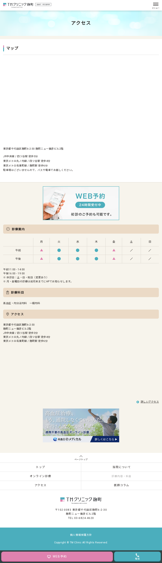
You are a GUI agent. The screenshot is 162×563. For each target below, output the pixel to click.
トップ (40, 467)
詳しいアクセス (150, 401)
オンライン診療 (40, 476)
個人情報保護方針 (81, 534)
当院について (121, 467)
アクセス (41, 485)
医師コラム (121, 485)
